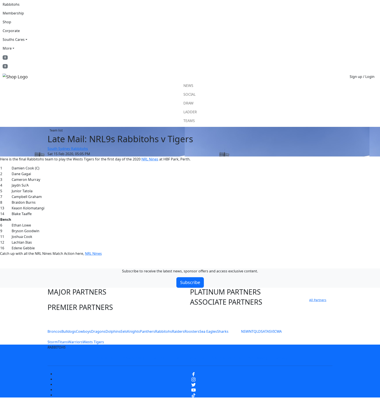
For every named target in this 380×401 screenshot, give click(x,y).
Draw (188, 103)
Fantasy (280, 357)
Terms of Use (104, 357)
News (188, 85)
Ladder (190, 112)
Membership (13, 13)
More (7, 48)
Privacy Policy (133, 357)
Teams (189, 120)
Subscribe (190, 282)
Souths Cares (14, 39)
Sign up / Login (362, 76)
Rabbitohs (11, 4)
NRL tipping (257, 357)
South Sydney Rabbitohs (68, 148)
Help (175, 357)
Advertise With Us (226, 357)
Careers (158, 357)
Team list (56, 130)
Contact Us (195, 357)
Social (189, 94)
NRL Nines (149, 159)
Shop (7, 22)
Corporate (11, 30)
